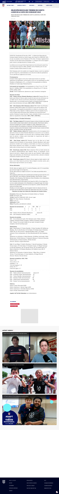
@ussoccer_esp (29, 91)
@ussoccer (21, 91)
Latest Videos (7, 330)
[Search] (56, 1)
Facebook (37, 91)
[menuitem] (11, 5)
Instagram (43, 91)
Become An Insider (39, 1)
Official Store (46, 1)
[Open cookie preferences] (57, 492)
